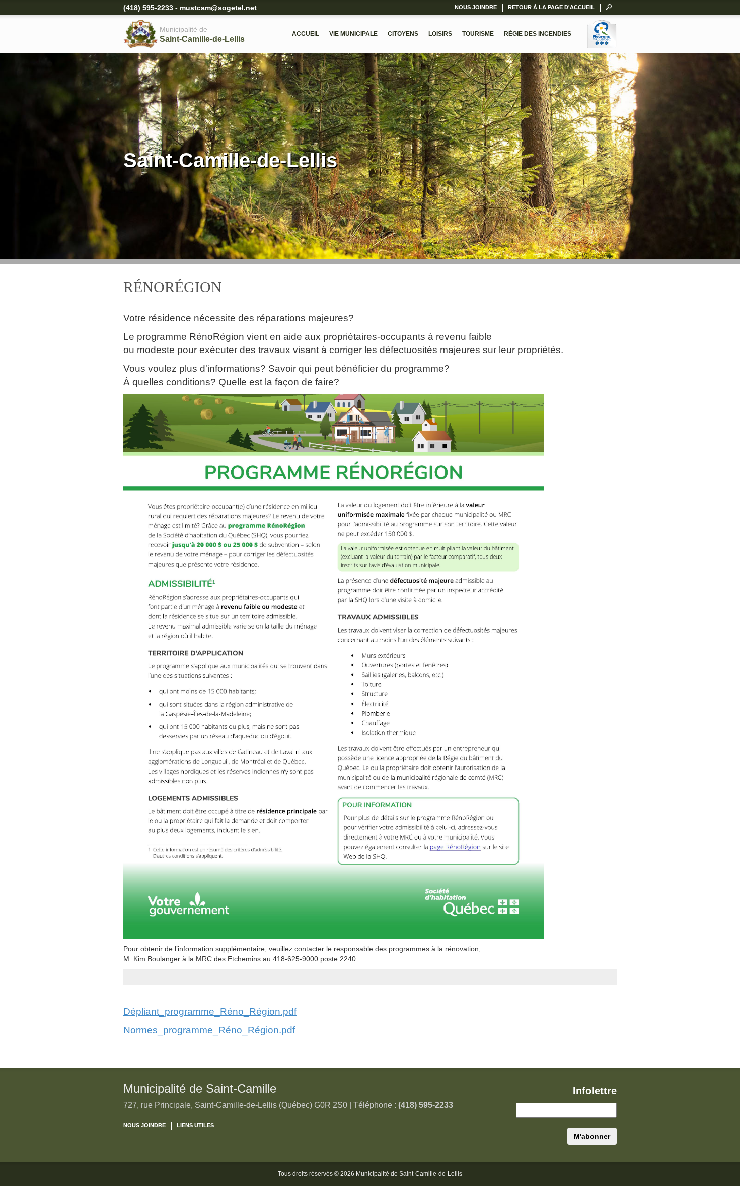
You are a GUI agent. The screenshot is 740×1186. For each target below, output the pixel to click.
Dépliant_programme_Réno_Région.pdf (210, 1011)
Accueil (305, 33)
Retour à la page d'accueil (551, 7)
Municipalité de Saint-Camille (199, 1088)
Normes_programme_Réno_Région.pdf (209, 1030)
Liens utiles (195, 1125)
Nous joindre (476, 7)
